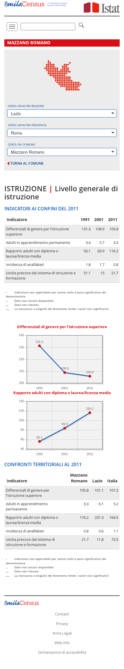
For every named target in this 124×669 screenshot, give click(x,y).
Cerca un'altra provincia (27, 125)
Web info (62, 642)
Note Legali (62, 633)
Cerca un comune (21, 144)
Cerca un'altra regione (26, 106)
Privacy (62, 623)
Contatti (62, 614)
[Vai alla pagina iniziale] (36, 3)
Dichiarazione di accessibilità (62, 652)
